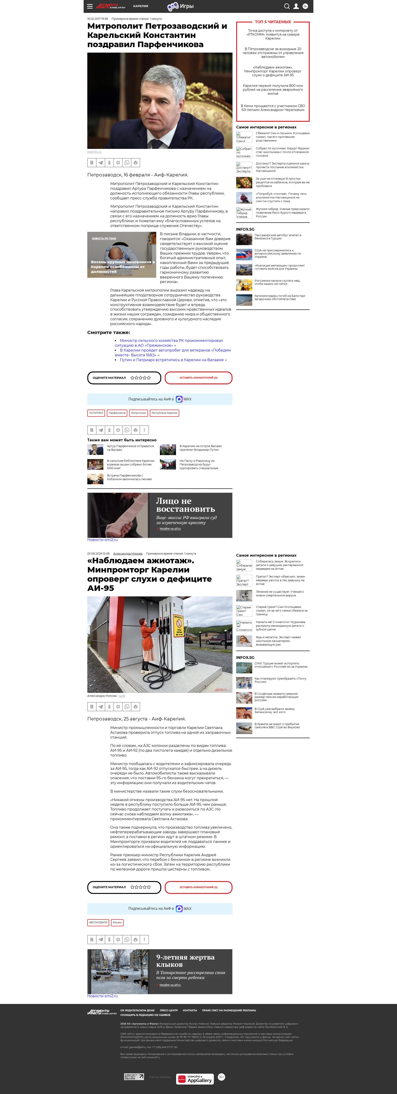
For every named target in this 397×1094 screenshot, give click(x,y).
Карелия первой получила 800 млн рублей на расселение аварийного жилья (273, 90)
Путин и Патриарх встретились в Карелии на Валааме (172, 360)
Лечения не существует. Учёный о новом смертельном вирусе (280, 593)
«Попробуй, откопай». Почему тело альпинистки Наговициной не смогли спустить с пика (281, 197)
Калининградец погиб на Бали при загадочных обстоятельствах (280, 297)
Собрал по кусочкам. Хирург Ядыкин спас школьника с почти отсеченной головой (282, 152)
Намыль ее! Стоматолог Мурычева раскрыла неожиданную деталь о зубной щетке (280, 625)
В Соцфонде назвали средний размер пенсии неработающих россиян (276, 697)
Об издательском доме (137, 1010)
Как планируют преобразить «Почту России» (280, 680)
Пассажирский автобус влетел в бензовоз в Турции (278, 237)
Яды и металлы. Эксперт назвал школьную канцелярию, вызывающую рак (278, 640)
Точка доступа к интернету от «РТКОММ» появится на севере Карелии (273, 34)
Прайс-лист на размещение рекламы (229, 1010)
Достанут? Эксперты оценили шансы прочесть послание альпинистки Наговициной (282, 167)
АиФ (122, 695)
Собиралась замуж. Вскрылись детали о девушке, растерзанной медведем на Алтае (279, 565)
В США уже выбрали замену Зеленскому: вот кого (275, 710)
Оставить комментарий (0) (199, 377)
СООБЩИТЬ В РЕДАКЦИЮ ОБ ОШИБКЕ (145, 1015)
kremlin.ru (94, 151)
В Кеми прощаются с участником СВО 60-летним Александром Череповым (273, 108)
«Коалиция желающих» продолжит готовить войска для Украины (280, 267)
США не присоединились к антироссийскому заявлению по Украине (278, 253)
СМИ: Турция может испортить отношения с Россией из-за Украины (281, 665)
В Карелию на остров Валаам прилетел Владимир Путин (201, 447)
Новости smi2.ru (102, 540)
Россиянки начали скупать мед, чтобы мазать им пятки (277, 282)
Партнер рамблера (160, 1077)
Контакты (190, 1010)
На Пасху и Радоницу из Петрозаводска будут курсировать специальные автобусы (189, 466)
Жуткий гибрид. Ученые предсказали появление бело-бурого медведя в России (282, 212)
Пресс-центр (169, 1010)
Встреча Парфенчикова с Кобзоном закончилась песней (129, 477)
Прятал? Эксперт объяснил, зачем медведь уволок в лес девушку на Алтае (280, 580)
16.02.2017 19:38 (97, 18)
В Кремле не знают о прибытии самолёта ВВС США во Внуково (277, 726)
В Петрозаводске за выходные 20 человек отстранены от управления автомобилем (273, 53)
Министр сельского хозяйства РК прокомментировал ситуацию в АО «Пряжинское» (169, 343)
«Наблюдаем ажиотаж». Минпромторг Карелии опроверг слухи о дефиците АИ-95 (273, 71)
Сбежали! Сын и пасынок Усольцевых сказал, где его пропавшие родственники (283, 136)
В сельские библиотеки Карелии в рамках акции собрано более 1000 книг (130, 464)
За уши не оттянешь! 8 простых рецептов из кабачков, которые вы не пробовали (282, 182)
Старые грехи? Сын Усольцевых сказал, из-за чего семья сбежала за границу (281, 610)
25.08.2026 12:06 (98, 553)
